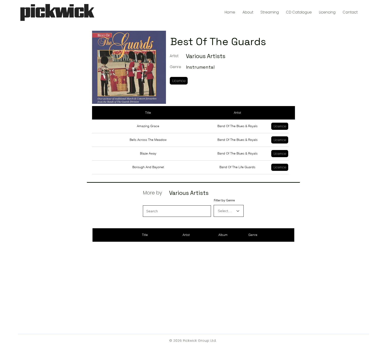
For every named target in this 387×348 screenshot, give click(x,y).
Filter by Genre (224, 200)
